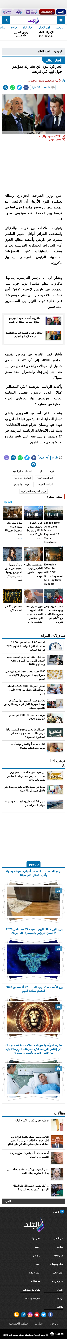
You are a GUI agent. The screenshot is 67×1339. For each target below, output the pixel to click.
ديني (38, 1264)
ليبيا (40, 471)
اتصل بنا (39, 1323)
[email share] (5, 87)
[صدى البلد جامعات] (31, 12)
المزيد (7, 1201)
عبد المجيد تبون (45, 478)
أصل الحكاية (34, 1272)
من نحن (54, 1323)
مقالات (60, 1307)
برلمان (60, 1298)
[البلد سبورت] (47, 12)
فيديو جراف (57, 1281)
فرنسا (51, 471)
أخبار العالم (44, 51)
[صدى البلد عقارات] (18, 12)
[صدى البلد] (33, 20)
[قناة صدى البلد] (61, 12)
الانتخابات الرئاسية (22, 471)
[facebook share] (26, 87)
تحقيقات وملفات (32, 1298)
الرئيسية (59, 27)
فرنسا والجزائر (21, 484)
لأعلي (56, 1211)
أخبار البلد (28, 27)
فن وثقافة (58, 1255)
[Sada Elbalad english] (7, 12)
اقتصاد (60, 1289)
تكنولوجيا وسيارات (31, 1289)
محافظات (35, 1281)
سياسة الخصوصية (18, 1323)
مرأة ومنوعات (56, 1264)
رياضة (37, 1247)
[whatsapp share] (12, 87)
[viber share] (6, 457)
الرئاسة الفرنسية (44, 484)
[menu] (61, 20)
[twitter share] (19, 87)
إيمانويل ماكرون (22, 478)
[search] (6, 20)
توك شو (36, 1255)
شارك (34, 87)
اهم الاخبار (44, 27)
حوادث (13, 27)
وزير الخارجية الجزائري (33, 491)
